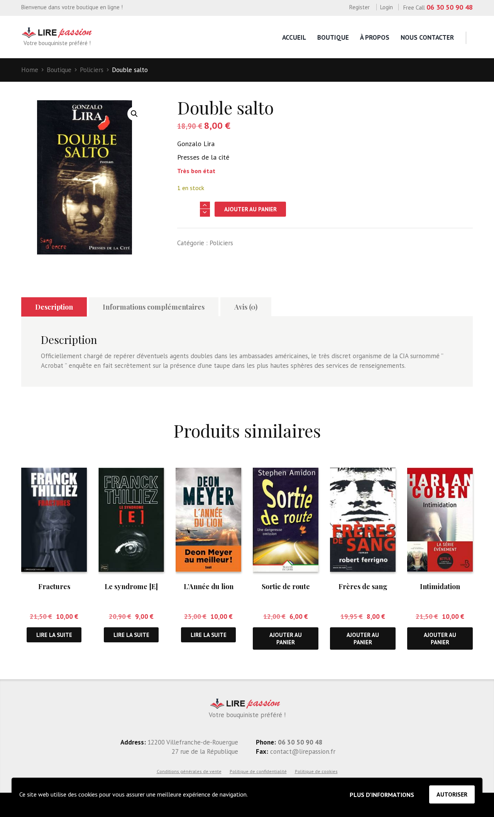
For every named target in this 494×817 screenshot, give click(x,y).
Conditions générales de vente (189, 771)
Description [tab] (54, 307)
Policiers (91, 70)
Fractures (54, 586)
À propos (374, 37)
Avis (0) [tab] (245, 307)
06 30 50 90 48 (449, 7)
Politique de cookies (316, 771)
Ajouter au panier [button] (285, 638)
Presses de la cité (203, 157)
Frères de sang (362, 586)
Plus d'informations (382, 794)
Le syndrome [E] (131, 586)
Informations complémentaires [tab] (154, 307)
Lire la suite (54, 634)
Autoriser (451, 794)
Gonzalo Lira (196, 143)
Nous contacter (427, 37)
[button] (134, 114)
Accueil (294, 37)
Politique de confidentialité (258, 771)
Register (359, 7)
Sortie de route (286, 586)
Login (386, 7)
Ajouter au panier (250, 209)
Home (29, 70)
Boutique (333, 37)
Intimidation (440, 586)
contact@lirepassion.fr (301, 751)
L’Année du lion (208, 586)
